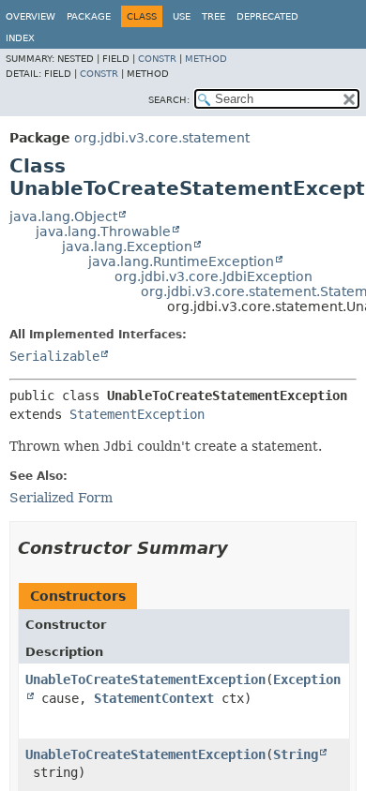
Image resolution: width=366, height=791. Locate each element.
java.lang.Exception (127, 246)
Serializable (54, 356)
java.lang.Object (63, 216)
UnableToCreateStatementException (145, 679)
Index (20, 38)
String (295, 754)
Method (206, 58)
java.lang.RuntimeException (181, 261)
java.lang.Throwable (103, 231)
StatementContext (154, 698)
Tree (213, 16)
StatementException (137, 414)
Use (182, 16)
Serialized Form (61, 497)
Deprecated (267, 16)
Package (89, 16)
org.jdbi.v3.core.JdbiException (213, 276)
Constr (157, 58)
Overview (30, 16)
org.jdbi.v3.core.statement (162, 137)
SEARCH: (169, 100)
